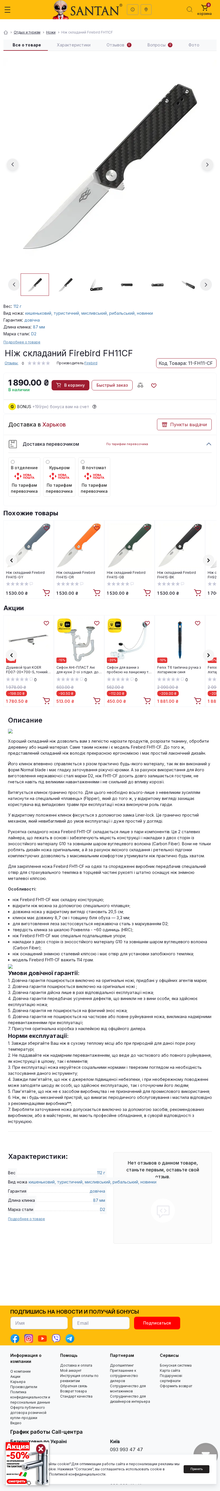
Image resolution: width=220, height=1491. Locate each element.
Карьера (17, 1382)
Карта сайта (170, 1370)
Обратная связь (73, 1386)
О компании (20, 1371)
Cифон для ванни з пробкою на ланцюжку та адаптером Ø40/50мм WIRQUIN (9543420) (128, 669)
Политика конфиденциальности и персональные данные (30, 1397)
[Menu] (7, 10)
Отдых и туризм (27, 32)
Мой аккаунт (70, 1370)
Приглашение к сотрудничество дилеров (124, 1375)
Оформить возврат (176, 1386)
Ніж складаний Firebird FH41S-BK (176, 574)
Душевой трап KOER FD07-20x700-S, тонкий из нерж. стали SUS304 (27, 669)
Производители (23, 1387)
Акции (13, 608)
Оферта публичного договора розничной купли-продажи (28, 1412)
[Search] (189, 9)
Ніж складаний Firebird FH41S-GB (126, 574)
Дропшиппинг (122, 1365)
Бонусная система (176, 1365)
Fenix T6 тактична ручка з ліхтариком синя (179, 669)
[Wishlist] (46, 528)
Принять (196, 1469)
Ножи (51, 32)
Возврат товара (73, 1391)
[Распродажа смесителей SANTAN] (27, 1463)
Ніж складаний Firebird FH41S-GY (25, 574)
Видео (15, 1423)
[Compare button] (140, 385)
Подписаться (157, 1322)
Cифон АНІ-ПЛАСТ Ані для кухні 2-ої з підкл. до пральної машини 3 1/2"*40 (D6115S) (77, 669)
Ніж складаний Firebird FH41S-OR (75, 574)
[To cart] (47, 593)
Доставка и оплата (76, 1365)
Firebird (91, 363)
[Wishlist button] (153, 385)
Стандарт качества (76, 1396)
